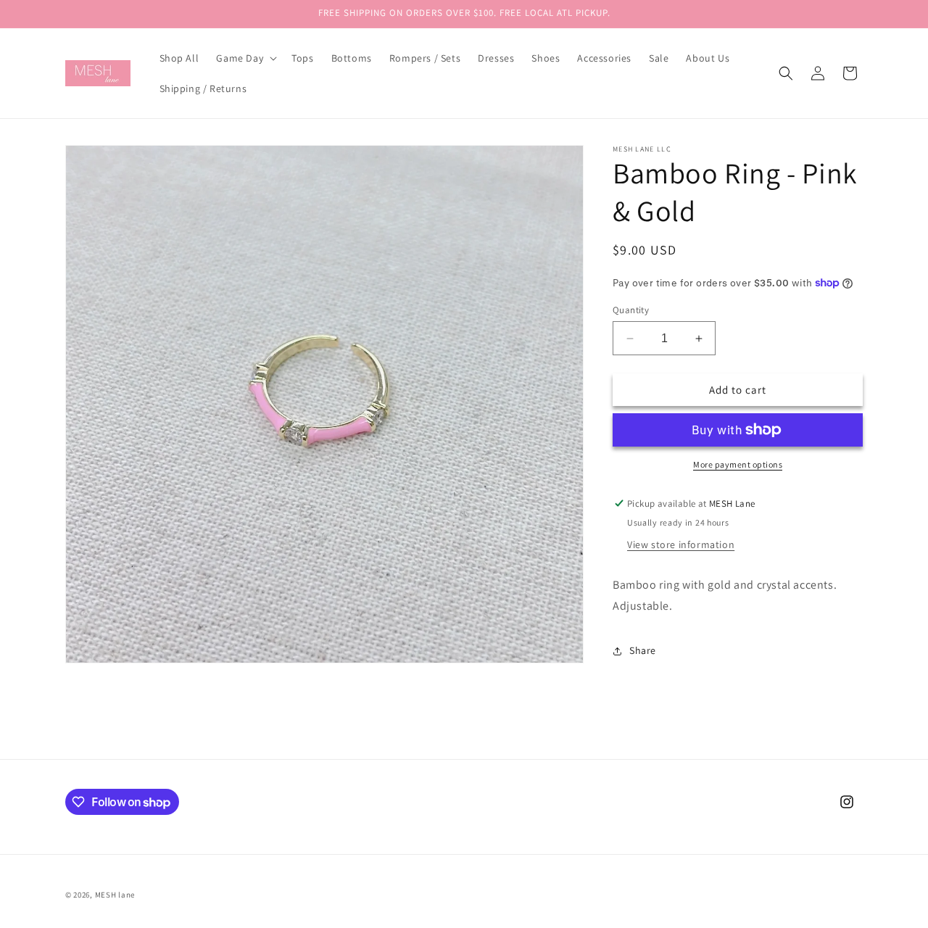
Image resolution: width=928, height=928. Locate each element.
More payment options (737, 464)
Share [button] (642, 650)
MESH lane (115, 895)
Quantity (631, 310)
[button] (245, 58)
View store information (680, 544)
